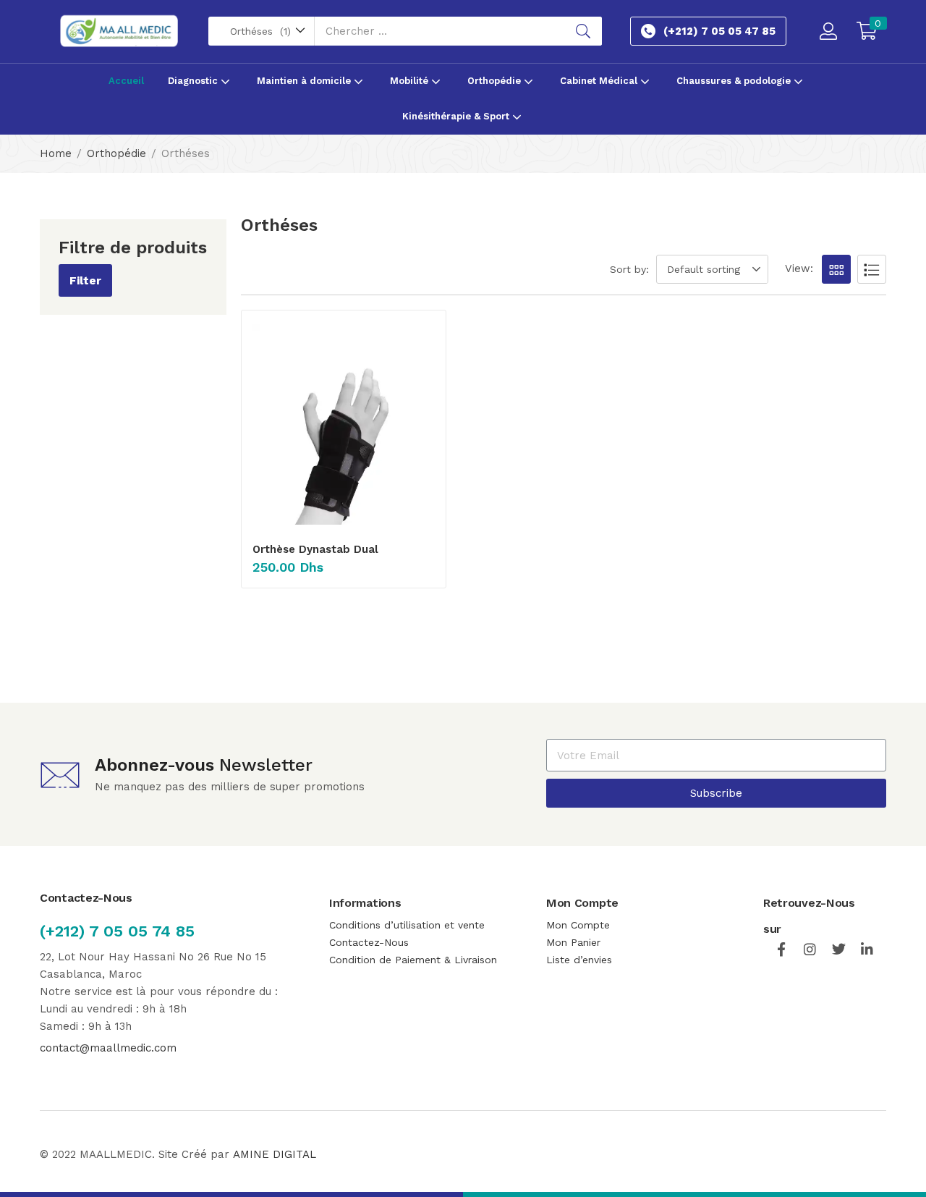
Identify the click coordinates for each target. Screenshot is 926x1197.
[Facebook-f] (781, 949)
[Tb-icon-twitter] (839, 949)
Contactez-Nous (369, 942)
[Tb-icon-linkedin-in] (868, 949)
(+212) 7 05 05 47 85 (719, 31)
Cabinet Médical (600, 80)
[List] (871, 269)
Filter (85, 280)
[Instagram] (810, 949)
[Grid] (836, 269)
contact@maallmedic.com (108, 1047)
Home (56, 153)
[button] (261, 31)
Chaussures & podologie (735, 80)
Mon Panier (573, 942)
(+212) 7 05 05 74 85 (117, 931)
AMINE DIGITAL (274, 1154)
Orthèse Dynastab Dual (315, 549)
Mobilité (410, 80)
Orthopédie (495, 80)
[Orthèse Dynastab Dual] (343, 424)
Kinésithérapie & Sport (457, 116)
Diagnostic (194, 80)
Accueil (126, 80)
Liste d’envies (579, 959)
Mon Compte (579, 925)
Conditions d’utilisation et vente (407, 925)
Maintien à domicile (305, 80)
